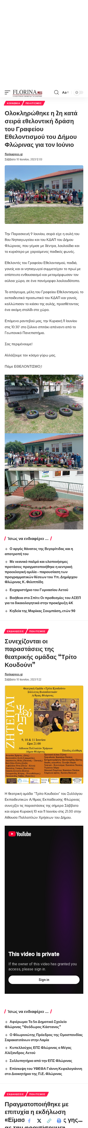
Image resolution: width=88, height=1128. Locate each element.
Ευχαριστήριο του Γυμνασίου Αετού (39, 590)
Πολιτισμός (34, 103)
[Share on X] (39, 1121)
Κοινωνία (13, 103)
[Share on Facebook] (29, 1121)
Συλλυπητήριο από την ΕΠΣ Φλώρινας (41, 1060)
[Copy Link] (49, 1121)
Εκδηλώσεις (15, 631)
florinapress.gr (14, 154)
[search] (56, 92)
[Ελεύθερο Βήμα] (27, 92)
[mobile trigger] (9, 92)
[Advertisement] (44, 44)
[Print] (59, 1121)
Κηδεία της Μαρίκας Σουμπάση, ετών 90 (42, 611)
